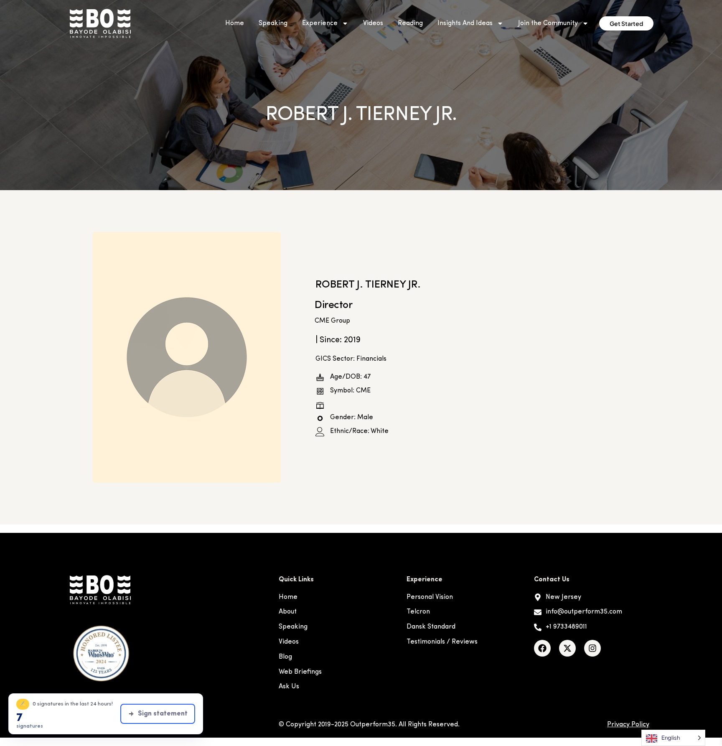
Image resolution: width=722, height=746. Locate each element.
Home (234, 23)
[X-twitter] (567, 648)
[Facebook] (542, 648)
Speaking (273, 23)
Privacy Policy (628, 724)
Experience (320, 23)
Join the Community (548, 23)
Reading (410, 23)
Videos (373, 23)
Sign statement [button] (163, 713)
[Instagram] (592, 648)
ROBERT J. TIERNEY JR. (368, 285)
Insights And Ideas (465, 23)
